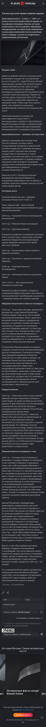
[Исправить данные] (3, 592)
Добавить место (23, 715)
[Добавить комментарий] (42, 717)
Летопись (6, 585)
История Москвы (18, 585)
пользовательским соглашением (16, 626)
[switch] (42, 618)
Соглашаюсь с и (22, 624)
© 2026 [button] (23, 720)
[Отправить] (41, 634)
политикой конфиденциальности (27, 623)
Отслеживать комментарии (28, 618)
